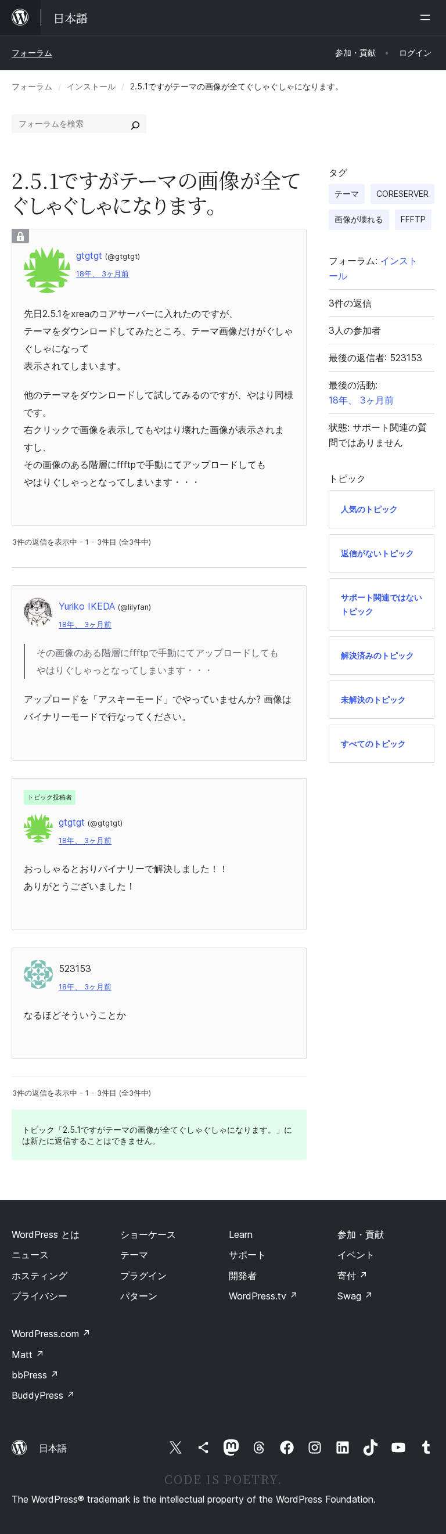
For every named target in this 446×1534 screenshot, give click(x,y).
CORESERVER (402, 194)
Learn (241, 1234)
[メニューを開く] (427, 17)
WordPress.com (51, 1333)
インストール (91, 86)
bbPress (35, 1375)
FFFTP (413, 219)
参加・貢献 (360, 1234)
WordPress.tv (263, 1296)
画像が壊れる (358, 219)
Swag (355, 1296)
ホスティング (39, 1275)
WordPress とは (46, 1234)
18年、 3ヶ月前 (102, 273)
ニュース (30, 1255)
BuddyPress (43, 1395)
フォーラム (32, 52)
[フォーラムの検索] (135, 123)
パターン (138, 1296)
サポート (247, 1255)
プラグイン (143, 1275)
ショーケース (148, 1234)
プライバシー (39, 1296)
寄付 (352, 1275)
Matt (28, 1354)
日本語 (53, 1448)
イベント (356, 1255)
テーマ (346, 194)
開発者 (243, 1275)
